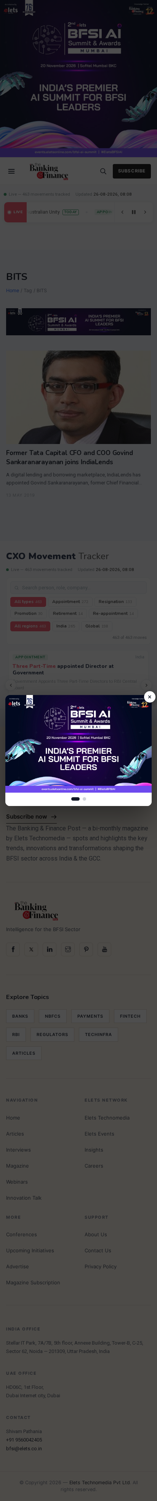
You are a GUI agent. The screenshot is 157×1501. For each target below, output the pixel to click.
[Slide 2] (84, 799)
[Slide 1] (75, 799)
